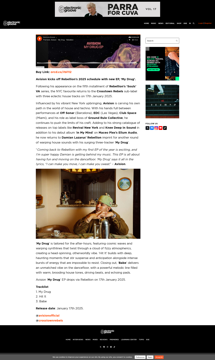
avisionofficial (49, 315)
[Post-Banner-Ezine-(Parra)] (107, 16)
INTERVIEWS (78, 340)
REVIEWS (104, 340)
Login (200, 23)
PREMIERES (114, 340)
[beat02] (162, 80)
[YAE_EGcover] (162, 118)
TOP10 (141, 340)
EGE (147, 340)
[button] (194, 23)
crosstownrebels (51, 320)
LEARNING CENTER (129, 340)
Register (208, 23)
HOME (68, 340)
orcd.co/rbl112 (61, 72)
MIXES (95, 340)
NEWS (87, 340)
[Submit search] (177, 41)
